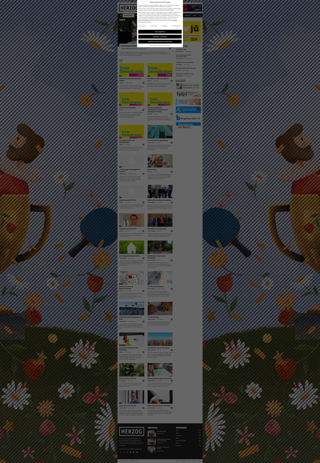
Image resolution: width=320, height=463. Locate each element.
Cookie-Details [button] (153, 45)
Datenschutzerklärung (144, 20)
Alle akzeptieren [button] (160, 32)
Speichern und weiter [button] (160, 37)
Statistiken (154, 26)
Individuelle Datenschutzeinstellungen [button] (160, 41)
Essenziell (143, 26)
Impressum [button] (168, 45)
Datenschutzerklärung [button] (160, 45)
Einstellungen (173, 20)
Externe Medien (177, 26)
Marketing (164, 26)
